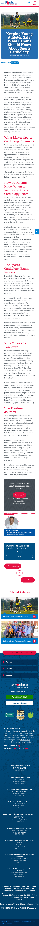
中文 (15, 904)
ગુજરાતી (36, 904)
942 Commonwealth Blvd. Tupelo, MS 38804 (19, 873)
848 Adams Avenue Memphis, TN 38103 (19, 768)
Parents (9, 662)
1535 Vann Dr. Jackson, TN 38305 (19, 845)
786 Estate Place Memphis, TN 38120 (19, 805)
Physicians (10, 668)
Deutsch (31, 904)
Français (24, 904)
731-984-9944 (19, 848)
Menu (35, 4)
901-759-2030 (19, 834)
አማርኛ (8, 904)
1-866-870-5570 (21, 504)
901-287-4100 (19, 807)
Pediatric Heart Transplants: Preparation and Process (19, 641)
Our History (8, 748)
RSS (20, 556)
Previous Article (13, 566)
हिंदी (2, 908)
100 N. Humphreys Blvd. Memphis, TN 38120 (19, 792)
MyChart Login (19, 703)
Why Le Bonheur (10, 746)
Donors (9, 675)
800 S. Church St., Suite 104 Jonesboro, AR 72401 (19, 859)
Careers (21, 748)
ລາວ (17, 908)
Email (20, 552)
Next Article (27, 580)
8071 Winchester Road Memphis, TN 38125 (19, 831)
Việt (36, 908)
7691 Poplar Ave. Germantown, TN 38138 (19, 819)
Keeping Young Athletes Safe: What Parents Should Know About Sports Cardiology (19, 616)
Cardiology (14, 62)
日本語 (7, 908)
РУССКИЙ (24, 908)
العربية (12, 904)
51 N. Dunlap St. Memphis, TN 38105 (19, 780)
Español (3, 904)
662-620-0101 (19, 876)
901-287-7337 (19, 795)
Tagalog (31, 908)
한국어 (12, 908)
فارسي (19, 904)
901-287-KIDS (20, 697)
